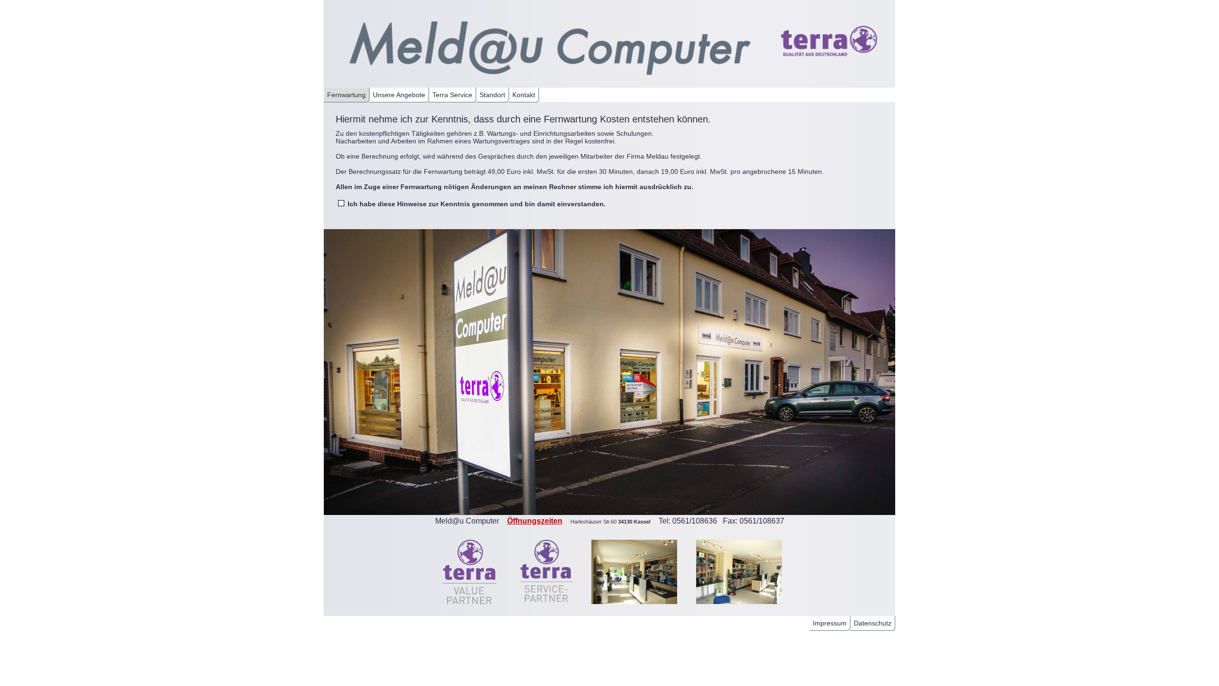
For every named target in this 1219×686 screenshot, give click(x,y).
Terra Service (452, 95)
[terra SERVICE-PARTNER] (546, 606)
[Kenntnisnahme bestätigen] (343, 204)
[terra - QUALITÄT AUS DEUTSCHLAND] (825, 77)
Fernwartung (346, 95)
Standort (492, 95)
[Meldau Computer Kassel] (540, 84)
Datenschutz (872, 623)
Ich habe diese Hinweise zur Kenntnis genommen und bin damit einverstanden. (477, 204)
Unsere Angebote (399, 95)
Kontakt (523, 95)
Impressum (830, 623)
